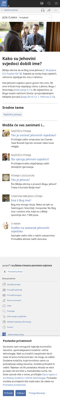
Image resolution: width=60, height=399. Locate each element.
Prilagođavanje (37, 393)
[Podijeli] (49, 10)
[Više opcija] (55, 10)
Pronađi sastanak (12, 290)
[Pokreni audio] (42, 10)
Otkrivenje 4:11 (23, 89)
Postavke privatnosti (14, 384)
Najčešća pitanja (11, 10)
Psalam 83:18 (13, 73)
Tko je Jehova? (20, 180)
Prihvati (8, 393)
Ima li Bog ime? (21, 200)
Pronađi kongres (11, 295)
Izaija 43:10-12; (29, 96)
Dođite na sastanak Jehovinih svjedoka (30, 229)
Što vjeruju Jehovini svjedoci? (30, 159)
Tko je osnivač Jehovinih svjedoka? (33, 135)
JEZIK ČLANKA (9, 17)
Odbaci (21, 393)
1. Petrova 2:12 (45, 96)
